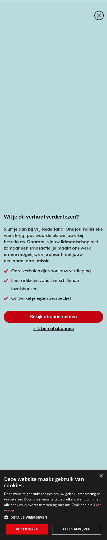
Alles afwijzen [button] (76, 529)
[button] (53, 517)
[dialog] (53, 505)
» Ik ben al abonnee (53, 328)
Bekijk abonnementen (53, 316)
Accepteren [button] (27, 529)
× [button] (101, 476)
